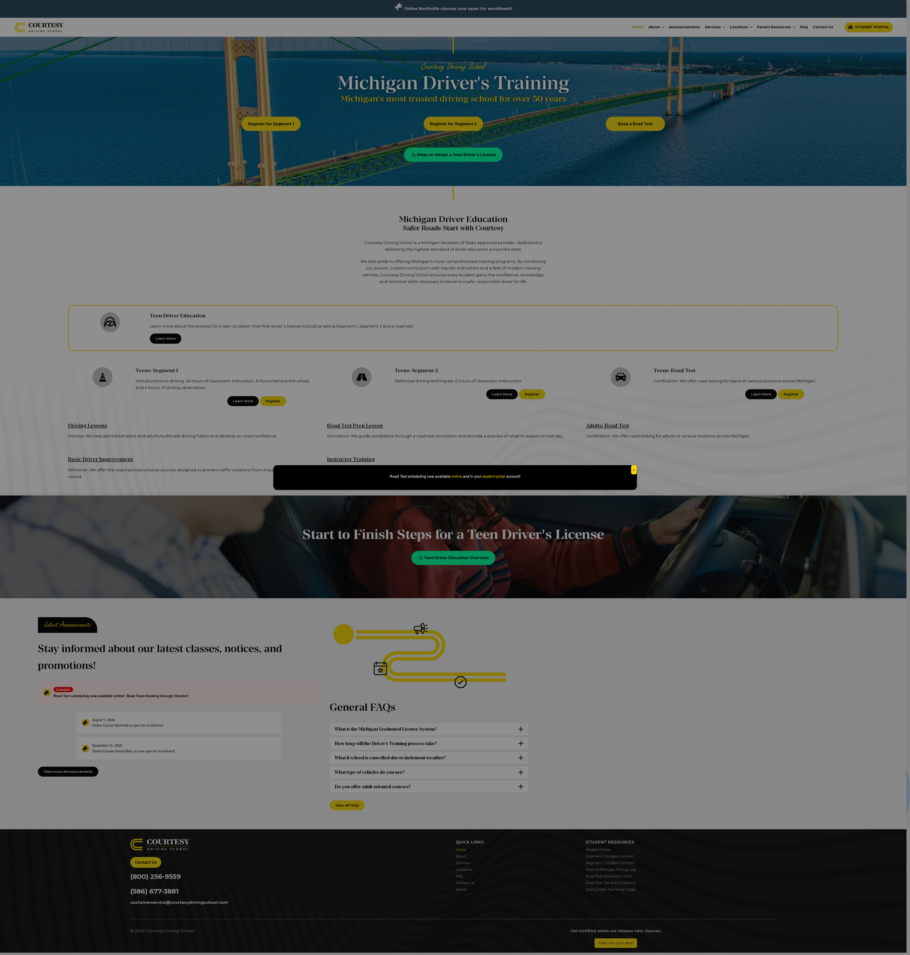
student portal (493, 476)
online (456, 476)
